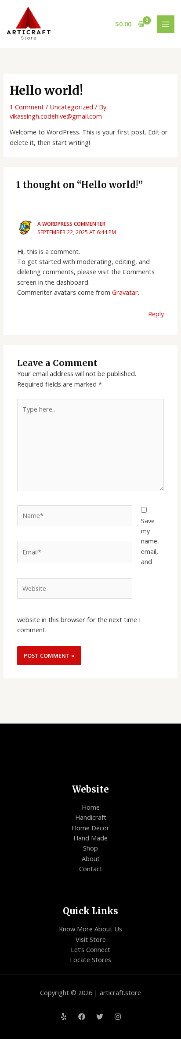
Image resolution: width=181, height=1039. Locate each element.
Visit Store (91, 939)
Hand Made (90, 837)
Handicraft (90, 817)
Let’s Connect (90, 949)
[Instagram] (117, 1016)
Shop (90, 848)
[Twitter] (99, 1016)
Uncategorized (71, 106)
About (91, 858)
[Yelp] (63, 1016)
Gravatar (125, 292)
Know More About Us (90, 928)
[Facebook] (81, 1016)
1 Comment (27, 106)
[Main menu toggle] (165, 24)
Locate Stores (90, 959)
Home (91, 807)
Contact (90, 868)
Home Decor (90, 827)
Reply (156, 313)
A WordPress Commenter (71, 223)
